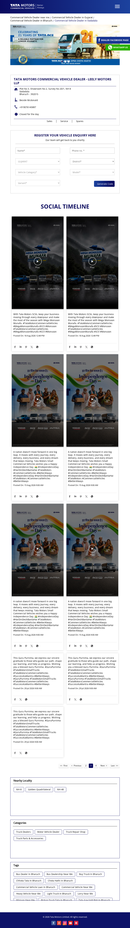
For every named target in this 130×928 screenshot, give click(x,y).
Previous (77, 765)
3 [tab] (68, 61)
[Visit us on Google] (59, 923)
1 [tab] (62, 61)
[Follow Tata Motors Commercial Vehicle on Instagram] (65, 923)
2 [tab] (65, 61)
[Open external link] (113, 42)
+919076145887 (28, 107)
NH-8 (19, 789)
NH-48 (60, 789)
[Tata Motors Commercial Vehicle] (27, 7)
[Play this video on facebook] (38, 262)
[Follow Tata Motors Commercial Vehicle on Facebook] (53, 923)
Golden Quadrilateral (39, 789)
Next (103, 765)
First (65, 765)
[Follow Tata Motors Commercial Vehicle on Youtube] (70, 923)
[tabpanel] (65, 45)
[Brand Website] (76, 923)
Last (113, 765)
